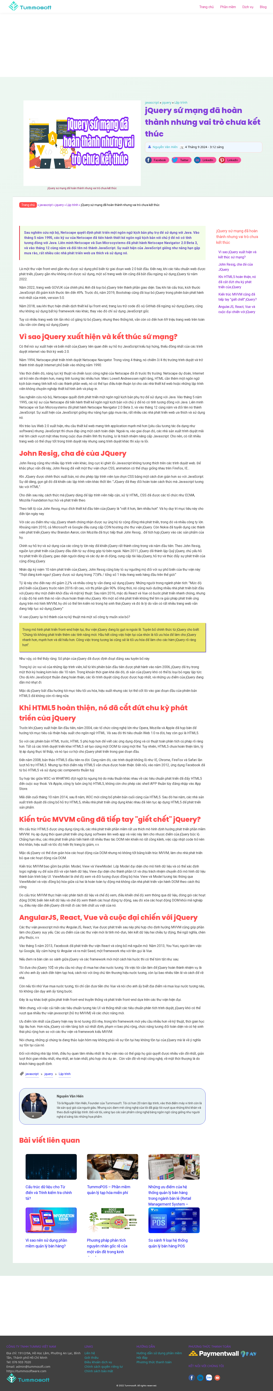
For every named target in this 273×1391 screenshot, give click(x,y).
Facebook (160, 160)
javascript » (47, 205)
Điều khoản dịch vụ (98, 1362)
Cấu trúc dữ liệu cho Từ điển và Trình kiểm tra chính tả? (49, 1193)
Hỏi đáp (142, 1358)
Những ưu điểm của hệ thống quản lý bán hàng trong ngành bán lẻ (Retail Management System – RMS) (169, 1198)
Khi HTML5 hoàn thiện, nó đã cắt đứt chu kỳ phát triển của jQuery (237, 282)
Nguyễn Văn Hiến (165, 147)
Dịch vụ (247, 7)
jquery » (61, 205)
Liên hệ (89, 1353)
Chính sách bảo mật (98, 1371)
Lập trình (180, 102)
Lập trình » (74, 205)
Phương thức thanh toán (154, 1362)
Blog (263, 7)
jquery (166, 102)
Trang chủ (206, 7)
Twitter (184, 160)
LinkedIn (208, 160)
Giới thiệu (91, 1358)
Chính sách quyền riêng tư (103, 1367)
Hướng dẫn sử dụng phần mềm (159, 1353)
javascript (152, 102)
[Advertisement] (136, 45)
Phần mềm (228, 7)
